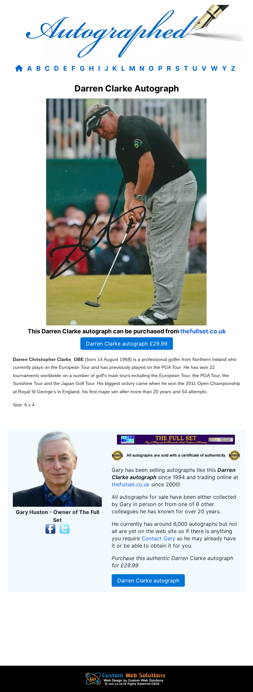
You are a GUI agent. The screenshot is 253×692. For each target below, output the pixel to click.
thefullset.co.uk (203, 331)
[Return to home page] (20, 68)
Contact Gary (158, 538)
